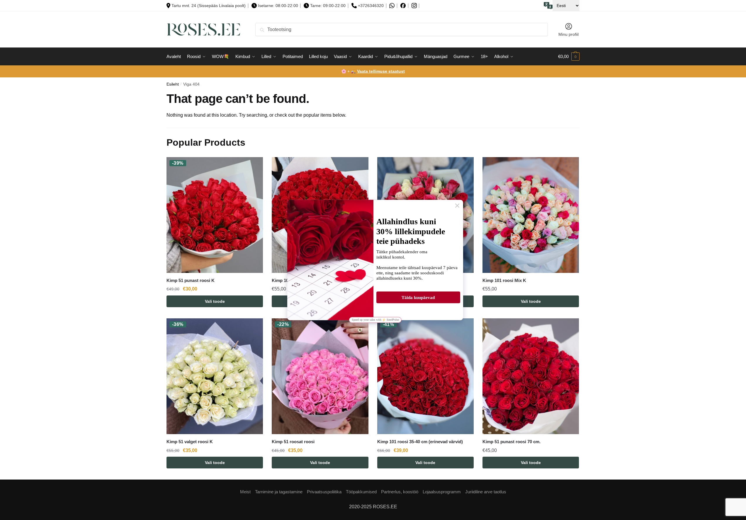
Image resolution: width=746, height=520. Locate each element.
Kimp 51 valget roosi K (189, 441)
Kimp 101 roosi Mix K (504, 280)
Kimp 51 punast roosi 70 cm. (511, 441)
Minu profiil (568, 34)
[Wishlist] (254, 166)
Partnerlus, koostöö (399, 491)
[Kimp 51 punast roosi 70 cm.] (530, 376)
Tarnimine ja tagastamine (279, 491)
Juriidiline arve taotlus (485, 491)
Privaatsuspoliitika (324, 491)
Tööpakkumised (361, 491)
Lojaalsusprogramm (442, 491)
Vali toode (215, 301)
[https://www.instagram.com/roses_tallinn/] (414, 6)
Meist (245, 491)
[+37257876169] (392, 6)
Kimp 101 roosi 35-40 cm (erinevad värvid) (420, 441)
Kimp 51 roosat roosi (293, 441)
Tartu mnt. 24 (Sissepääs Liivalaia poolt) (208, 5)
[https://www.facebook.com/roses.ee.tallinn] (403, 5)
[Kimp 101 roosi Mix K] (530, 215)
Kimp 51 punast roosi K (190, 280)
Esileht (172, 84)
